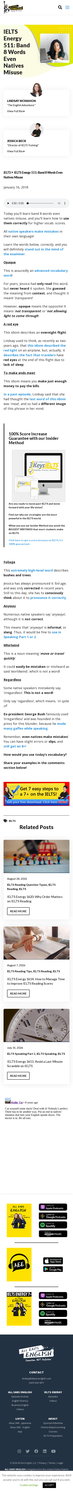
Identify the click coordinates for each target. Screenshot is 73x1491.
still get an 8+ (14, 746)
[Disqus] (36, 1140)
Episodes (53, 1396)
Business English (20, 1405)
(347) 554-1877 (36, 1382)
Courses (53, 1431)
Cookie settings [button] (29, 1485)
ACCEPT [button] (49, 1485)
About (53, 1418)
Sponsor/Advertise (53, 1423)
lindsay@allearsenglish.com (36, 1378)
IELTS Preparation (53, 1435)
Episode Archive (20, 1396)
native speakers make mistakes (33, 231)
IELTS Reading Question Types (27, 884)
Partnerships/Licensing (53, 1427)
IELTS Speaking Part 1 (21, 1053)
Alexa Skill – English (20, 1427)
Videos (20, 1409)
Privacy (42, 1463)
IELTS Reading (42, 971)
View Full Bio (15, 111)
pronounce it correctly (48, 598)
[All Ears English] (36, 1353)
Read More (18, 911)
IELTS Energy (53, 1392)
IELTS (7, 172)
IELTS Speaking (47, 1053)
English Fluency (20, 1400)
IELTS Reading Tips (19, 971)
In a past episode (17, 394)
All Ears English (20, 1392)
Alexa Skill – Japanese (20, 1423)
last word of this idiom (48, 399)
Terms (52, 1463)
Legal (60, 1463)
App (20, 1431)
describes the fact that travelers (30, 355)
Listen (20, 1418)
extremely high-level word (32, 570)
